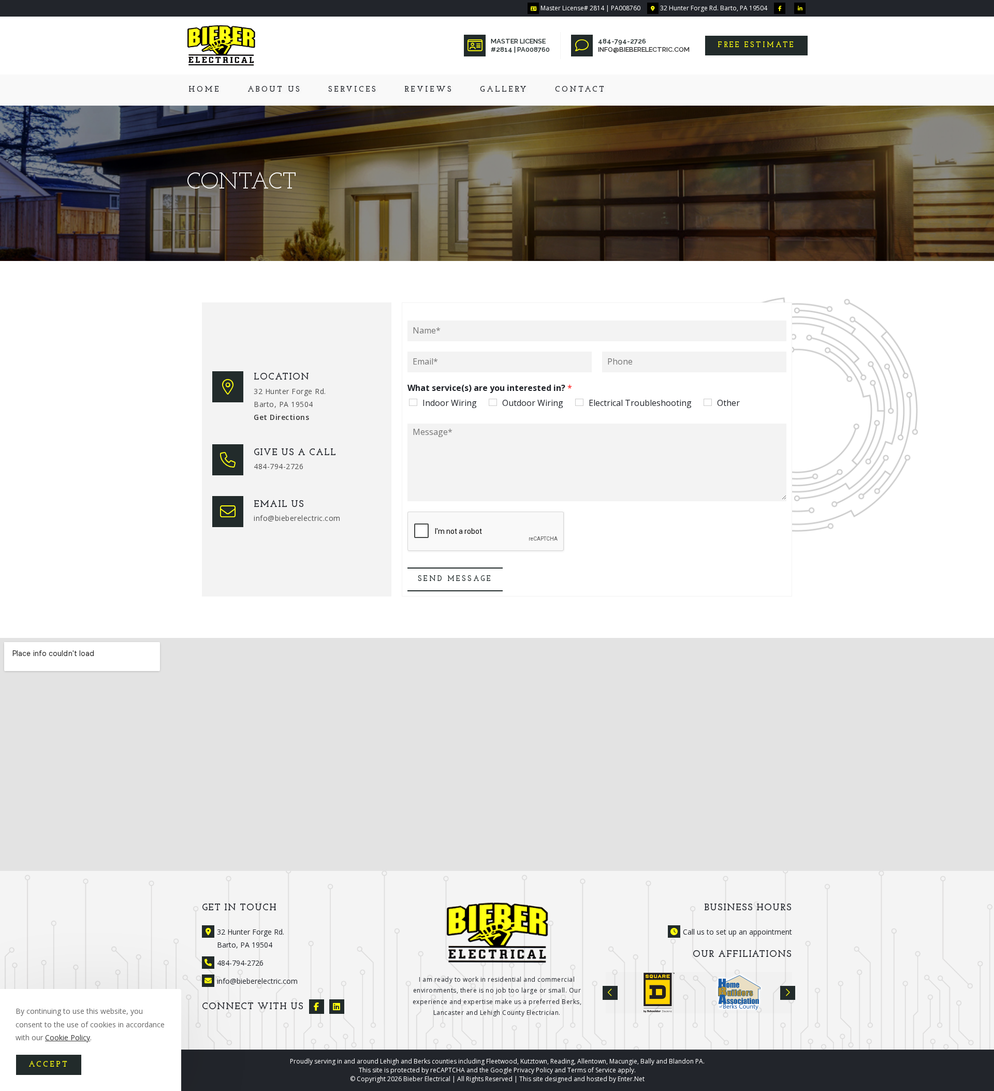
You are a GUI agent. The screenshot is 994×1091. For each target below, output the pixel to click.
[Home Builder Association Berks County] (739, 992)
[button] (756, 45)
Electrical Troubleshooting (640, 403)
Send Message (455, 579)
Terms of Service (591, 1070)
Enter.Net (631, 1078)
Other (728, 403)
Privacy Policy (533, 1070)
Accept (48, 1065)
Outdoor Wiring (532, 403)
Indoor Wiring (449, 403)
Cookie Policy (67, 1037)
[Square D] (659, 992)
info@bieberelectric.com (644, 49)
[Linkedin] (336, 1006)
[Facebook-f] (316, 1006)
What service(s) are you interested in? (489, 388)
